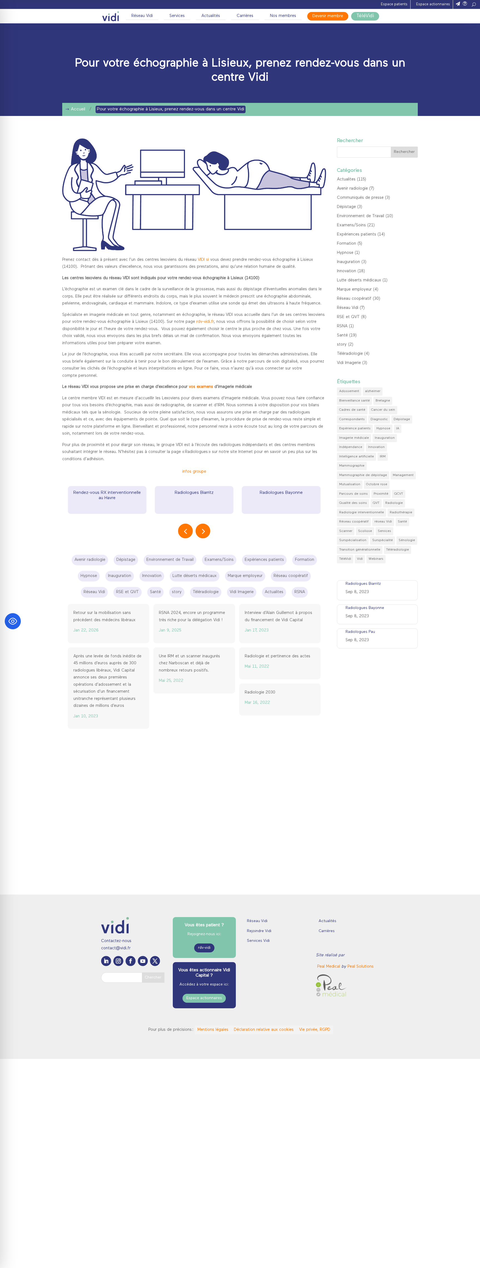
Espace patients (394, 4)
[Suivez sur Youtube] (143, 961)
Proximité (381, 494)
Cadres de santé (352, 410)
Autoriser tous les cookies (422, 1212)
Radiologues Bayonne (194, 493)
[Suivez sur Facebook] (131, 961)
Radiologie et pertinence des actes (277, 656)
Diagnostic (379, 419)
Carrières (245, 16)
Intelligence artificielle (356, 456)
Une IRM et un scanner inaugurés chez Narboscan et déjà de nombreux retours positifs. (189, 663)
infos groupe (194, 472)
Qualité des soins (353, 503)
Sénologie (407, 540)
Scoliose (365, 531)
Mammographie (351, 465)
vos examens (201, 387)
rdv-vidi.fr (205, 322)
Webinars (376, 559)
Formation (346, 244)
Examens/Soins (351, 225)
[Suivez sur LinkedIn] (106, 961)
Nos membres (283, 16)
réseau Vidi (383, 521)
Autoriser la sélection (422, 1229)
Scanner (345, 531)
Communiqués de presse (360, 198)
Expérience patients (355, 428)
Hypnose (345, 253)
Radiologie (394, 503)
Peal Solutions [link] (361, 967)
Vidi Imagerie (349, 363)
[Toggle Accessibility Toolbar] (12, 621)
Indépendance (350, 447)
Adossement (349, 391)
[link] (329, 967)
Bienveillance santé (354, 400)
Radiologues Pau (281, 493)
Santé (342, 335)
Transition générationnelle (359, 549)
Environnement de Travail (360, 216)
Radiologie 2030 (260, 692)
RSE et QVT (348, 317)
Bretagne (383, 400)
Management (403, 475)
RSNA (342, 326)
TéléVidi (365, 16)
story (342, 345)
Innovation (346, 271)
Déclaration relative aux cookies (264, 1030)
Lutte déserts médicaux (359, 280)
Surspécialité (382, 540)
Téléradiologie (350, 354)
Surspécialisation (352, 540)
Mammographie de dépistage (363, 475)
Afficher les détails (314, 1257)
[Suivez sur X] (155, 961)
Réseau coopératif (354, 299)
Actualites (346, 179)
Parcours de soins (353, 494)
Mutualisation (349, 484)
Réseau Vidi (142, 16)
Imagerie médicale (354, 438)
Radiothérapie (401, 512)
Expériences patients (356, 234)
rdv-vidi (204, 948)
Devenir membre (327, 16)
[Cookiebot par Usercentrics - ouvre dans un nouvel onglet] (47, 1257)
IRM (383, 456)
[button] (203, 531)
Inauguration (348, 262)
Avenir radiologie (352, 189)
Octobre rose (376, 484)
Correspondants (352, 419)
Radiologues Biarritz (107, 493)
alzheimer (372, 391)
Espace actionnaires (433, 4)
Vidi (360, 559)
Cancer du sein (383, 410)
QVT (376, 503)
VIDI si (203, 260)
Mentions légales (213, 1030)
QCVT (398, 494)
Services (177, 16)
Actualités (210, 16)
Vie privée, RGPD (314, 1030)
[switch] (174, 1256)
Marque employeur (354, 290)
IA (397, 428)
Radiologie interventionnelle (361, 512)
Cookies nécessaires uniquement (423, 1245)
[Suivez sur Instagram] (118, 961)
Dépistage (346, 207)
